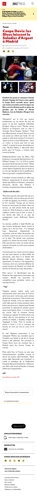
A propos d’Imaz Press (12, 477)
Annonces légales (10, 469)
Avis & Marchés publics (12, 471)
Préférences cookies (11, 487)
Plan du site (8, 482)
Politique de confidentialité (13, 489)
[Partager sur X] (13, 51)
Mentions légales (10, 484)
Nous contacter (9, 480)
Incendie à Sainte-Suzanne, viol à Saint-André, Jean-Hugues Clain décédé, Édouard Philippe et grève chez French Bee (14, 14)
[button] (4, 4)
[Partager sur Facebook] (8, 51)
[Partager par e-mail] (4, 51)
